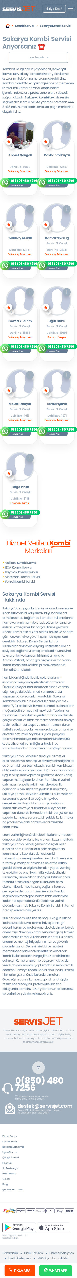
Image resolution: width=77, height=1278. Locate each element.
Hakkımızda (10, 1253)
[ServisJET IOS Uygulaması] (53, 1227)
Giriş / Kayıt (54, 8)
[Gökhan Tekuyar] (57, 135)
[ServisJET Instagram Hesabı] (38, 1067)
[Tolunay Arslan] (20, 218)
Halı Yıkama (9, 1173)
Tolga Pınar (20, 487)
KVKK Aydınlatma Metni (53, 1258)
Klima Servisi (9, 1136)
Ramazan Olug (57, 238)
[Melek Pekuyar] (20, 384)
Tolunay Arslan (20, 238)
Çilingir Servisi (10, 1157)
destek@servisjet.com (45, 1106)
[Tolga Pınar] (20, 466)
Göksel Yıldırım (20, 321)
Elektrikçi (7, 1163)
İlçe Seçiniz (36, 57)
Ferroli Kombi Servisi (20, 581)
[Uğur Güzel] (57, 301)
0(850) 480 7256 (39, 1084)
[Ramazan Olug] (57, 218)
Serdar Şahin (57, 404)
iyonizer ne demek (13, 1189)
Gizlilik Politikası (33, 1253)
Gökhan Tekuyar (57, 155)
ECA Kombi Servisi (18, 567)
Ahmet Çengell (20, 155)
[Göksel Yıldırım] (20, 301)
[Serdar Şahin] (57, 384)
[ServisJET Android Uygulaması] (19, 1227)
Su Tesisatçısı (10, 1168)
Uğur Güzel (57, 321)
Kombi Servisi (10, 1141)
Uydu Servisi (9, 1152)
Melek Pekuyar (20, 404)
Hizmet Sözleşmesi (62, 1253)
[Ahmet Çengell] (20, 135)
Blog (5, 1184)
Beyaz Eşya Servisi (13, 1146)
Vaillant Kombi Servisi (21, 562)
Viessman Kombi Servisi (22, 577)
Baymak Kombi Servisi (21, 572)
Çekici (6, 1179)
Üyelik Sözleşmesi (19, 1258)
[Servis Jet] (8, 26)
